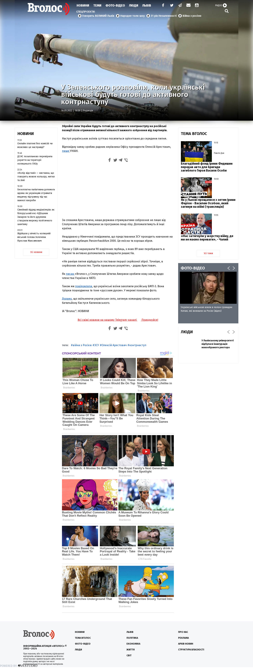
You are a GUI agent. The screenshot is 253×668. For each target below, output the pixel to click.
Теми (97, 5)
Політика (132, 637)
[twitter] (171, 5)
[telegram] (180, 5)
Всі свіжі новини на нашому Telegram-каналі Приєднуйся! (118, 320)
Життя (130, 649)
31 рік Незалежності (164, 15)
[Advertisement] (118, 190)
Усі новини (36, 252)
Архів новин (185, 643)
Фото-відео (83, 643)
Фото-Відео (115, 5)
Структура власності (191, 649)
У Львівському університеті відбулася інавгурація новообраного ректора (218, 344)
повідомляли (83, 286)
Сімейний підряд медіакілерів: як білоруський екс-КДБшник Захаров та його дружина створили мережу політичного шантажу (35, 217)
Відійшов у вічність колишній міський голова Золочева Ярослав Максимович (33, 237)
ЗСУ (96, 345)
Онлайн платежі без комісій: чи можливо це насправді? (34, 145)
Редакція (88, 110)
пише (66, 151)
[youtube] (197, 5)
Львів (146, 5)
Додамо (67, 298)
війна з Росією (82, 345)
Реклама (183, 637)
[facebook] (162, 5)
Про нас (183, 632)
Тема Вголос (83, 637)
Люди (133, 5)
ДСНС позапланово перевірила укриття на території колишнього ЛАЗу (34, 160)
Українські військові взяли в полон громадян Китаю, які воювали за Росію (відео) (206, 309)
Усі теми (208, 253)
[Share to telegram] (120, 160)
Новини (83, 5)
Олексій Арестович (114, 345)
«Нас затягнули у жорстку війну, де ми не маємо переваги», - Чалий (207, 237)
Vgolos (49, 9)
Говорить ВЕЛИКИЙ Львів (98, 15)
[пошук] (227, 11)
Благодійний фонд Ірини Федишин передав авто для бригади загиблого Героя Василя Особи (207, 167)
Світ (128, 655)
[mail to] (188, 5)
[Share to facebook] (109, 160)
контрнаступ (137, 345)
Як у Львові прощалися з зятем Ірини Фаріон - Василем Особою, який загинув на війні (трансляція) (208, 203)
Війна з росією (192, 15)
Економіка (133, 643)
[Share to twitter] (115, 160)
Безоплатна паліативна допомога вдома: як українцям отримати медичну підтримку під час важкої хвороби (36, 195)
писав (70, 273)
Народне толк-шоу (132, 15)
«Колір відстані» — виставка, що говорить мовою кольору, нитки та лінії (36, 177)
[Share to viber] (126, 160)
